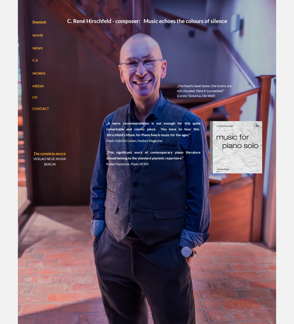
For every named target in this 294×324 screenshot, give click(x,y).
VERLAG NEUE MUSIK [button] (49, 159)
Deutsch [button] (39, 22)
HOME (37, 35)
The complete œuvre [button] (50, 153)
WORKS (38, 73)
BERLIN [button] (50, 164)
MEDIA (38, 86)
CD (34, 97)
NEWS (37, 48)
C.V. (35, 60)
